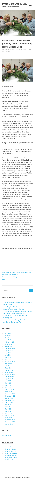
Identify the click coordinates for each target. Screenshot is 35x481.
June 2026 (8, 335)
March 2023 (8, 387)
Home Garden (6, 435)
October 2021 (9, 424)
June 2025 (8, 355)
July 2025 (8, 353)
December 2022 (10, 394)
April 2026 (8, 340)
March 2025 (8, 359)
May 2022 (8, 409)
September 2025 (10, 348)
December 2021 (10, 420)
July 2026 (8, 333)
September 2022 (10, 400)
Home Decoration (10, 451)
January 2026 (9, 344)
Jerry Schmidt (21, 50)
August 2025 (9, 350)
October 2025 (9, 346)
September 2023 (10, 376)
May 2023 (8, 383)
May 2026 (8, 338)
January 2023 (9, 391)
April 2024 (8, 366)
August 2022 (9, 402)
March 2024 (8, 368)
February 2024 (9, 370)
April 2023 (8, 385)
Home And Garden (10, 449)
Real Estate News (10, 460)
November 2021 (10, 422)
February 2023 (9, 389)
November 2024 (10, 361)
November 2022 (10, 396)
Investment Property (11, 455)
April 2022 (8, 411)
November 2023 (10, 374)
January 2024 (9, 372)
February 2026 (9, 342)
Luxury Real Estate (11, 458)
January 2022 (9, 417)
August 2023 (9, 379)
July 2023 (8, 381)
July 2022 (8, 404)
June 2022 (8, 407)
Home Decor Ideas (14, 3)
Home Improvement (11, 453)
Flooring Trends (10, 447)
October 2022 (9, 398)
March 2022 (8, 413)
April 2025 (8, 357)
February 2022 (9, 415)
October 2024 (9, 363)
